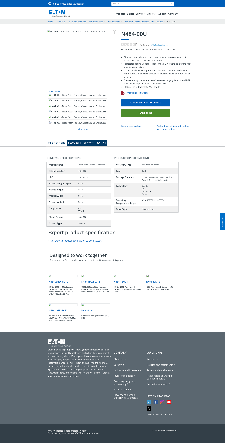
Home (50, 21)
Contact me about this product (145, 102)
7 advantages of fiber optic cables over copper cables (173, 127)
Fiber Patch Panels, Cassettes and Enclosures (143, 21)
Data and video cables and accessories (86, 21)
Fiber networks (113, 21)
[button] (145, 113)
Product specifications (137, 92)
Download (56, 91)
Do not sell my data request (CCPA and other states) (73, 433)
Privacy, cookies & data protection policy (67, 430)
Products (61, 21)
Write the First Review (159, 45)
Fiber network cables (131, 126)
